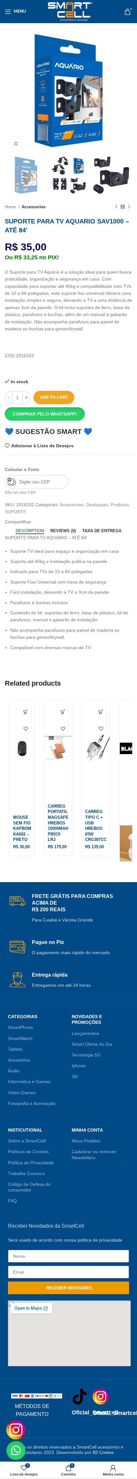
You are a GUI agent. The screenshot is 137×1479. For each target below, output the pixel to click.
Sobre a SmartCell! (27, 1140)
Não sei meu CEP (20, 492)
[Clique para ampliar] (16, 143)
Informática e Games (29, 1081)
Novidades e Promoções (87, 1019)
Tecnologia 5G (86, 1054)
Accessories (34, 206)
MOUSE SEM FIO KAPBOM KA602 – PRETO (22, 828)
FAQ (12, 1200)
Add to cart (54, 397)
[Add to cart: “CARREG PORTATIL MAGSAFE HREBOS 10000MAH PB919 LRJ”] (62, 717)
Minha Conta (87, 1130)
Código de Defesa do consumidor (29, 1187)
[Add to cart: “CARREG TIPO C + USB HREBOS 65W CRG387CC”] (100, 717)
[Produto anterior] (116, 207)
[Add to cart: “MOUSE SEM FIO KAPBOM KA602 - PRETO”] (25, 717)
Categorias (22, 1016)
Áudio (13, 1070)
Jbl (74, 1076)
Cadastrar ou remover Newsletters (94, 1154)
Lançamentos (85, 1033)
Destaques (97, 504)
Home (11, 206)
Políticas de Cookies (28, 1151)
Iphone (79, 1065)
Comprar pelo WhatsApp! (45, 414)
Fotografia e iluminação (31, 1103)
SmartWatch (20, 1038)
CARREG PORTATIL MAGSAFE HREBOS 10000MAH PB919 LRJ (58, 823)
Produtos (120, 504)
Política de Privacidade (31, 1162)
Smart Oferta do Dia (92, 1044)
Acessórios (19, 1059)
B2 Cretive (103, 1452)
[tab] (30, 531)
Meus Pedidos (86, 1140)
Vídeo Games (22, 1092)
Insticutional (25, 1130)
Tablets (15, 1049)
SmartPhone (20, 1027)
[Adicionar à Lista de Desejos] (25, 728)
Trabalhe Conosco (26, 1173)
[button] (68, 414)
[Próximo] (129, 207)
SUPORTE (15, 511)
